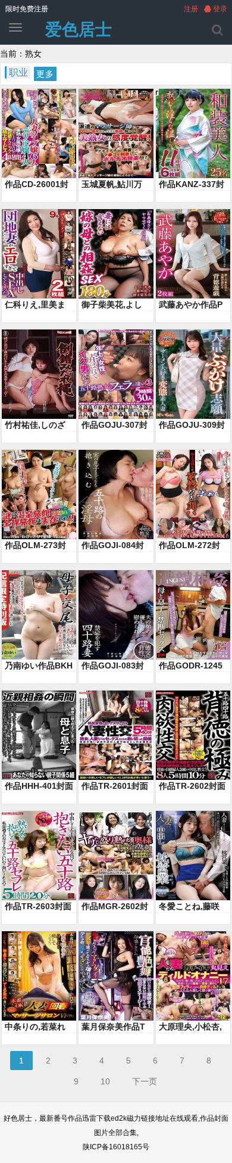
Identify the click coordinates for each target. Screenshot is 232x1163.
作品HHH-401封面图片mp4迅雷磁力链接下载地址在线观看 (39, 786)
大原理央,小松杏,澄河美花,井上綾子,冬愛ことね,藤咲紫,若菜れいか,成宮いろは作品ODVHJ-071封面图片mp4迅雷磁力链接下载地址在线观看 (192, 1027)
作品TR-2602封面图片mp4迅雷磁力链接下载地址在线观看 (192, 786)
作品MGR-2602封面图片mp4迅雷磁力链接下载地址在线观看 (115, 906)
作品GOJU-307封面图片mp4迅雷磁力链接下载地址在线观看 (115, 425)
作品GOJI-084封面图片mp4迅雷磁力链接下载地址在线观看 (115, 545)
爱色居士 (78, 29)
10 (105, 1081)
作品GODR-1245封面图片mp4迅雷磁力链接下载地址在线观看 (192, 666)
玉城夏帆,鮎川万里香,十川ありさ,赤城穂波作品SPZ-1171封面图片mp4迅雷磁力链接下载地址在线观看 (115, 184)
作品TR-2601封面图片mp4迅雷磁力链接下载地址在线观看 (115, 786)
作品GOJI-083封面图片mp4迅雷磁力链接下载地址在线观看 (115, 666)
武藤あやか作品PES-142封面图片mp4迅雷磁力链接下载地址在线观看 (193, 305)
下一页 (144, 1081)
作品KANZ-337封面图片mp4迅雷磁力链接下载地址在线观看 (192, 184)
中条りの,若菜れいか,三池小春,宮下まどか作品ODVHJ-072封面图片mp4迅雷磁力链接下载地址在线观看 (39, 1027)
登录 (219, 9)
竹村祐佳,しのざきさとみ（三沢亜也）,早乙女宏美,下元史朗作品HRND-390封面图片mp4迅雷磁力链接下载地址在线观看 (39, 425)
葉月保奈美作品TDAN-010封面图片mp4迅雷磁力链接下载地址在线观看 (115, 1027)
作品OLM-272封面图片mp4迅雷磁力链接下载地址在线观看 (192, 545)
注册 (191, 9)
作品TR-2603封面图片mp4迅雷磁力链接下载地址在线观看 (38, 906)
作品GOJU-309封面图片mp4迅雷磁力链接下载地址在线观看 (192, 425)
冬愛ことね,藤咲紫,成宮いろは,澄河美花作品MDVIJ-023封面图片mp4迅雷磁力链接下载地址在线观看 (193, 906)
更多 (45, 74)
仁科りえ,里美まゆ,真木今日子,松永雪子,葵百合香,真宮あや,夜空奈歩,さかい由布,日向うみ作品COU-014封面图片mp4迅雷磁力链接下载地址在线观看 (39, 305)
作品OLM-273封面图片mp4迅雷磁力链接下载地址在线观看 (38, 545)
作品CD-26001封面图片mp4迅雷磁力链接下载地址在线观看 (38, 184)
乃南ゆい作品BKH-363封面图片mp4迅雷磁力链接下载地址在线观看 (39, 666)
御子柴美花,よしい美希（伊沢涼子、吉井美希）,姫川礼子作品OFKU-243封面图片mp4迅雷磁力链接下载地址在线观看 (115, 305)
